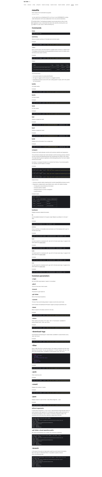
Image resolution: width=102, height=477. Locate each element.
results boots (42, 242)
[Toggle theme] (30, 1)
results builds (42, 254)
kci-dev (26, 1)
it (53, 24)
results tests (42, 266)
